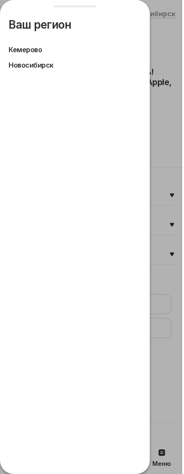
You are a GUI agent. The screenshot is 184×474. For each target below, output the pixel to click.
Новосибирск (31, 65)
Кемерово (25, 49)
